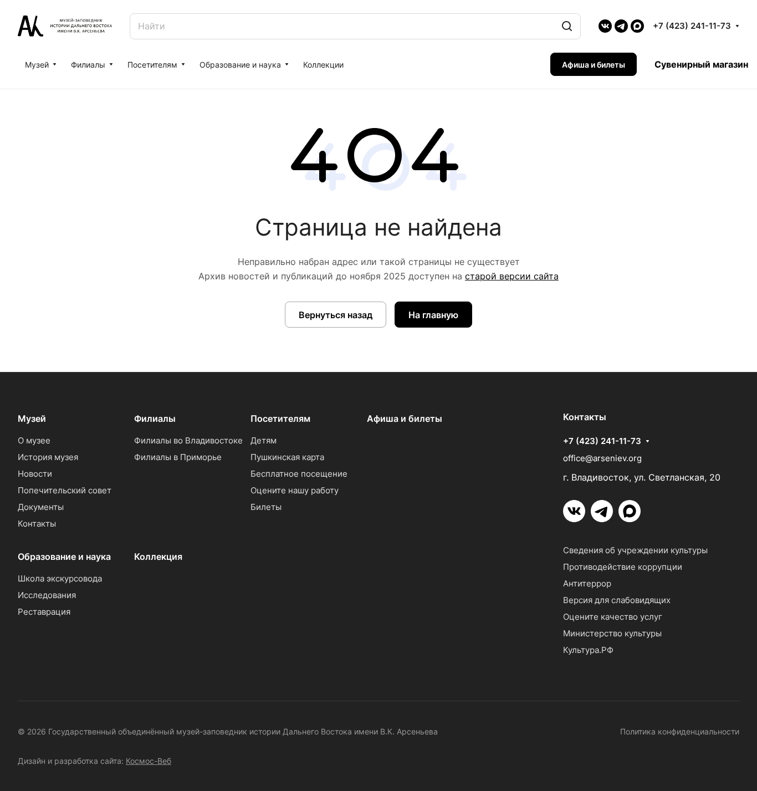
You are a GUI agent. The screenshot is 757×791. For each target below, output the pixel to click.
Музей (32, 418)
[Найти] (567, 26)
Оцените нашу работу (294, 490)
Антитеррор (587, 583)
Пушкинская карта (287, 457)
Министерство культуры (612, 633)
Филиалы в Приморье (178, 457)
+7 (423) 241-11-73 (692, 26)
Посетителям (280, 418)
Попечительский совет (64, 490)
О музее (34, 440)
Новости (35, 473)
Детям (263, 440)
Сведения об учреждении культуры (635, 550)
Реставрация (44, 611)
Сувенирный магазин (701, 64)
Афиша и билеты (404, 418)
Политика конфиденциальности (679, 731)
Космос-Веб (148, 761)
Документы (41, 507)
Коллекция (158, 556)
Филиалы (155, 418)
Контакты (37, 523)
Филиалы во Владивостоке (188, 440)
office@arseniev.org (602, 458)
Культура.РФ (588, 650)
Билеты (266, 507)
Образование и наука (64, 556)
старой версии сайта (512, 276)
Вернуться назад (335, 314)
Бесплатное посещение (298, 473)
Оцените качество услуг (612, 616)
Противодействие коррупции (622, 567)
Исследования (47, 595)
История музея (48, 457)
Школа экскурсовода (60, 578)
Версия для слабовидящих (617, 600)
